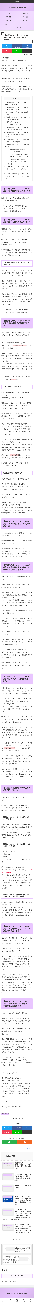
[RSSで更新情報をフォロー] (24, 1142)
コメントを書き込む (17, 1276)
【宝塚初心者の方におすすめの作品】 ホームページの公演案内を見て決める (18, 162)
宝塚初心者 (6, 1113)
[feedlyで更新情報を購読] (9, 1142)
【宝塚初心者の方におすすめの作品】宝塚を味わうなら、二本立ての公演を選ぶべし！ (17, 169)
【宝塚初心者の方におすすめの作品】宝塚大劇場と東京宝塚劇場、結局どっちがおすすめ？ (17, 134)
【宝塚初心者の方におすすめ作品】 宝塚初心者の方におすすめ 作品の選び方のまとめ (17, 176)
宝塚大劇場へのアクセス (14, 122)
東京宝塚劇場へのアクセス (14, 124)
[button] (30, 605)
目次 (14, 98)
